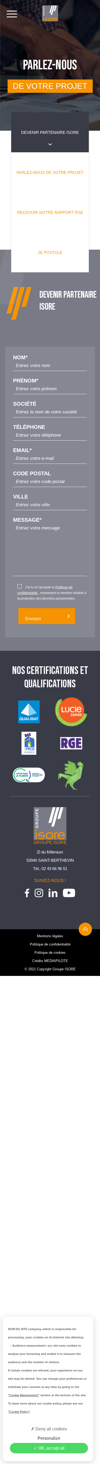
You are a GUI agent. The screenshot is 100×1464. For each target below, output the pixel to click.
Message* (27, 520)
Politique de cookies (50, 953)
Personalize (49, 1438)
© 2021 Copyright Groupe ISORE (50, 969)
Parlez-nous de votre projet (50, 172)
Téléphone (29, 427)
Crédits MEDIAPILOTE (50, 961)
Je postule (50, 252)
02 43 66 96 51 (54, 868)
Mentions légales (50, 936)
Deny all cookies (50, 1429)
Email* (22, 450)
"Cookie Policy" (19, 1411)
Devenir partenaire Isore (50, 132)
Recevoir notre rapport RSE (50, 212)
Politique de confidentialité (50, 944)
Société (24, 404)
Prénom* (25, 381)
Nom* (20, 357)
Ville (20, 497)
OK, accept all (51, 1448)
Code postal (32, 473)
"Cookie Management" (23, 1395)
